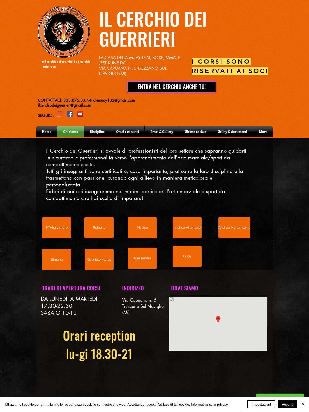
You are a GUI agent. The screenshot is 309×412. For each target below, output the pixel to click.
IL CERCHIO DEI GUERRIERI (153, 28)
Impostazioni (261, 404)
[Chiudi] (303, 404)
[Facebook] (70, 114)
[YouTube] (80, 114)
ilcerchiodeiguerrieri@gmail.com (64, 105)
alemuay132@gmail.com (114, 100)
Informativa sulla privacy (209, 404)
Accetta (287, 404)
